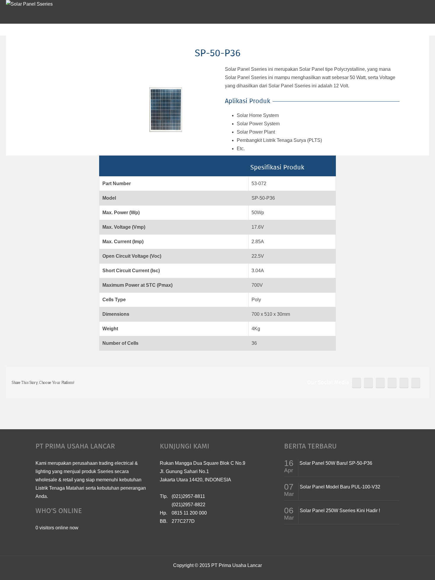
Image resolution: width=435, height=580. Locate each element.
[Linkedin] (403, 383)
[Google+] (392, 383)
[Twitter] (368, 383)
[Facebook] (356, 383)
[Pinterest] (380, 383)
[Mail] (415, 383)
